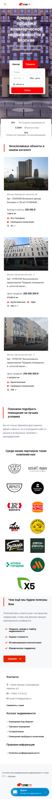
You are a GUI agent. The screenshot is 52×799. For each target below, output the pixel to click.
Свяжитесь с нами (15, 705)
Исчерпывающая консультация (25, 642)
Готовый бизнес (16, 731)
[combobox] (27, 72)
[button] (25, 630)
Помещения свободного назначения (26, 736)
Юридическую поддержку (22, 648)
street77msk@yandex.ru (20, 698)
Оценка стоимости (18, 637)
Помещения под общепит (21, 721)
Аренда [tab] (16, 64)
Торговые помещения (19, 726)
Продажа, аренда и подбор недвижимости (22, 630)
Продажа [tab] (30, 64)
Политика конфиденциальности (24, 753)
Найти (27, 90)
